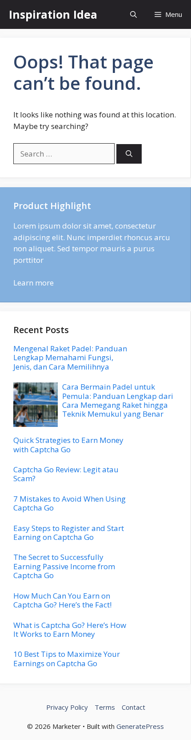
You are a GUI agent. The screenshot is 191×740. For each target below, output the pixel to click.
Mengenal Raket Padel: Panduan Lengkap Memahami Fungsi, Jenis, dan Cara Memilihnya (70, 357)
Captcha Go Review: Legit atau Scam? (66, 473)
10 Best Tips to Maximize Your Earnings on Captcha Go (66, 658)
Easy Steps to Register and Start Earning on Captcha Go (68, 532)
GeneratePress (140, 726)
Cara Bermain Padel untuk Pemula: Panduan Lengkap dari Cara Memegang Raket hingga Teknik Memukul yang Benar (117, 400)
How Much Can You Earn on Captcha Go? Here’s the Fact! (62, 600)
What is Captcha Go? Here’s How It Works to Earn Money (69, 629)
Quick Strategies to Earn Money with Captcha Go (68, 444)
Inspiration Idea (53, 14)
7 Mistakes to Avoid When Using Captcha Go (69, 503)
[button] (133, 14)
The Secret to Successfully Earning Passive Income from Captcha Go (64, 566)
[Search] (129, 154)
